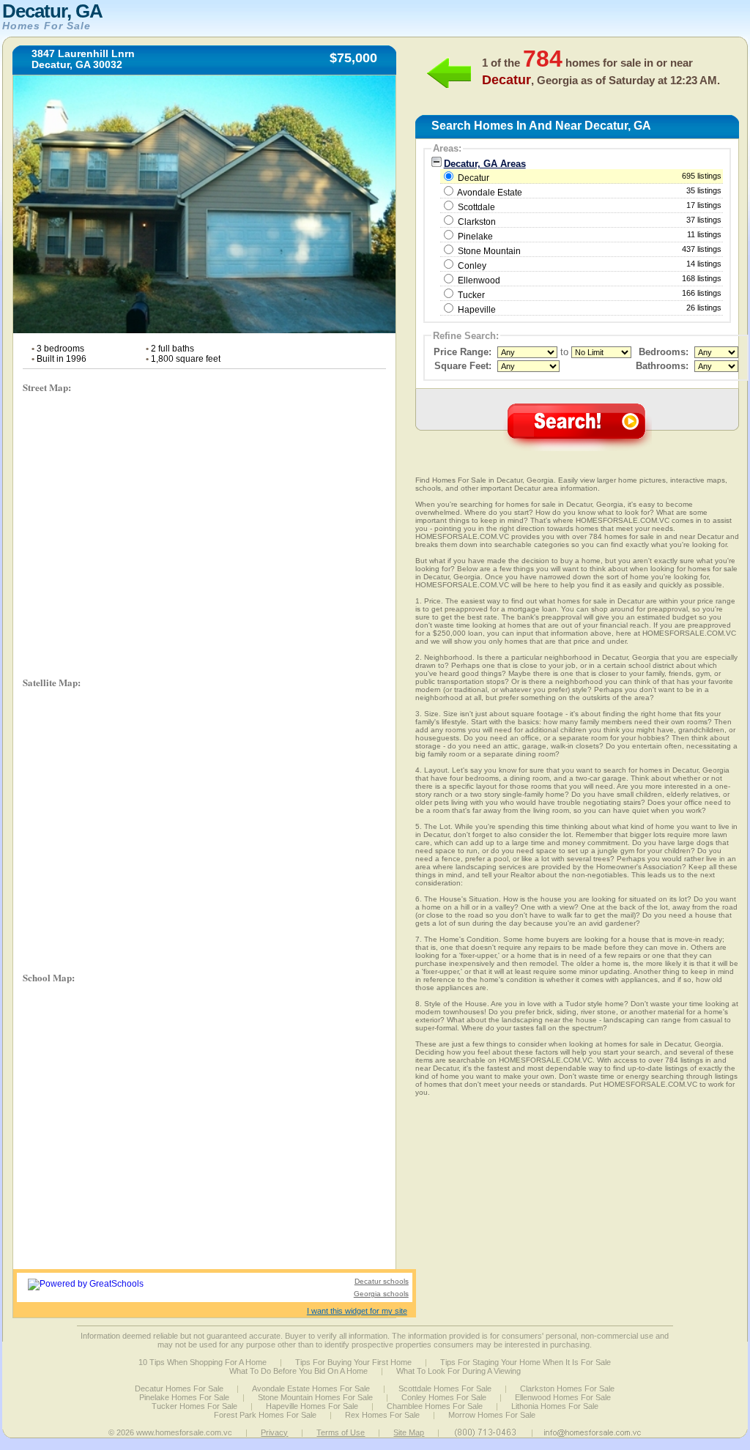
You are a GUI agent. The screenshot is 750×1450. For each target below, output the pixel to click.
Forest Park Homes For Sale (265, 1414)
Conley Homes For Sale (443, 1397)
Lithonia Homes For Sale (554, 1406)
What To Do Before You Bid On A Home (298, 1371)
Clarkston (477, 222)
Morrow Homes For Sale (491, 1414)
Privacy (274, 1432)
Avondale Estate (489, 192)
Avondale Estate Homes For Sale (311, 1388)
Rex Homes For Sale (382, 1414)
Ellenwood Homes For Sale (563, 1397)
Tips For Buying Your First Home (353, 1362)
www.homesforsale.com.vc (184, 1432)
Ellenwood (479, 280)
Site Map (408, 1432)
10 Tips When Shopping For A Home (202, 1362)
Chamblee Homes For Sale (435, 1406)
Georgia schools (381, 1294)
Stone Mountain (489, 251)
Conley (472, 266)
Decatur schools (381, 1281)
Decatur (589, 177)
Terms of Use (340, 1432)
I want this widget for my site (357, 1310)
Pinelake (475, 236)
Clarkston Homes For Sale (567, 1388)
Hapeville (477, 310)
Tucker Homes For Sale (194, 1406)
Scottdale (476, 207)
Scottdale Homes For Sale (444, 1388)
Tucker (471, 295)
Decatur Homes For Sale (179, 1388)
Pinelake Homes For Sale (184, 1397)
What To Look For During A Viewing (458, 1371)
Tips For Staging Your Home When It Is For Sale (525, 1362)
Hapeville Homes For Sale (312, 1406)
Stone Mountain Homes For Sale (315, 1397)
